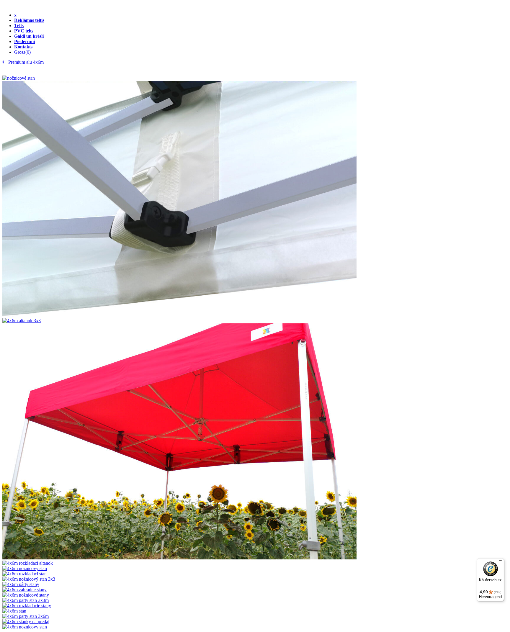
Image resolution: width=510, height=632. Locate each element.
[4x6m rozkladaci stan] (24, 573)
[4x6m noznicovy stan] (24, 568)
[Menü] (500, 561)
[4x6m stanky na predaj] (25, 621)
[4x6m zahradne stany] (24, 589)
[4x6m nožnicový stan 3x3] (28, 579)
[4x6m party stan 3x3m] (25, 600)
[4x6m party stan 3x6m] (25, 616)
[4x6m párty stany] (20, 584)
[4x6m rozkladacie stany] (26, 605)
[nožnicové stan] (18, 78)
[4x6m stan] (14, 610)
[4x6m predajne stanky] (179, 315)
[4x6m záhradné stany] (179, 557)
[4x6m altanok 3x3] (21, 320)
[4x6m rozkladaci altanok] (27, 563)
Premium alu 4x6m (25, 62)
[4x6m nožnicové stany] (25, 594)
